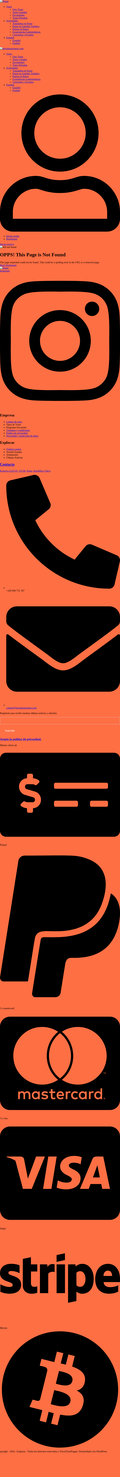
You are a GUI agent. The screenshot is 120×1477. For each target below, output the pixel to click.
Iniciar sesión (12, 236)
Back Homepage (8, 265)
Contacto (7, 464)
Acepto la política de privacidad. (20, 739)
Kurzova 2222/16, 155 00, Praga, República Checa (25, 471)
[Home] (4, 1)
